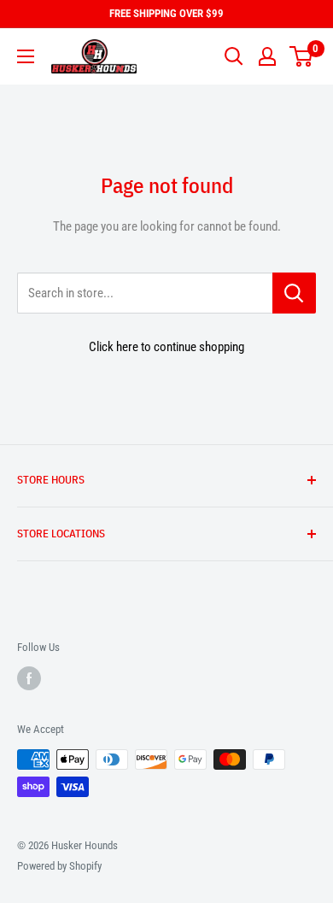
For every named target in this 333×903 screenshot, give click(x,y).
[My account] (267, 56)
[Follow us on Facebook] (29, 678)
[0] (302, 56)
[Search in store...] (294, 293)
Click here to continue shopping (166, 347)
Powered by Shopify (59, 865)
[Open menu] (25, 56)
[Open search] (234, 56)
